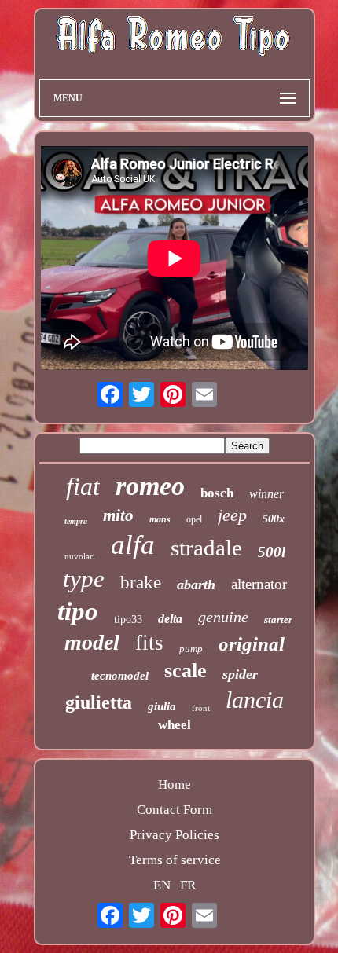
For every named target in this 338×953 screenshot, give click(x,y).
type (84, 578)
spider (240, 674)
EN (162, 885)
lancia (255, 700)
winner (266, 493)
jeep (232, 515)
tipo (77, 611)
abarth (196, 584)
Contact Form (174, 809)
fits (149, 642)
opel (194, 519)
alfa (133, 545)
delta (170, 618)
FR (188, 885)
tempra (75, 521)
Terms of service (175, 859)
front (201, 707)
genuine (223, 616)
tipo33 (128, 619)
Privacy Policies (174, 834)
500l (271, 552)
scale (185, 670)
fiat (83, 486)
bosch (216, 493)
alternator (259, 584)
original (252, 643)
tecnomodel (120, 675)
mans (160, 519)
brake (140, 582)
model (91, 642)
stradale (206, 547)
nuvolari (79, 556)
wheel (174, 724)
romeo (150, 485)
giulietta (98, 702)
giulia (162, 706)
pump (191, 648)
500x (274, 519)
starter (278, 619)
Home (174, 784)
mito (118, 515)
